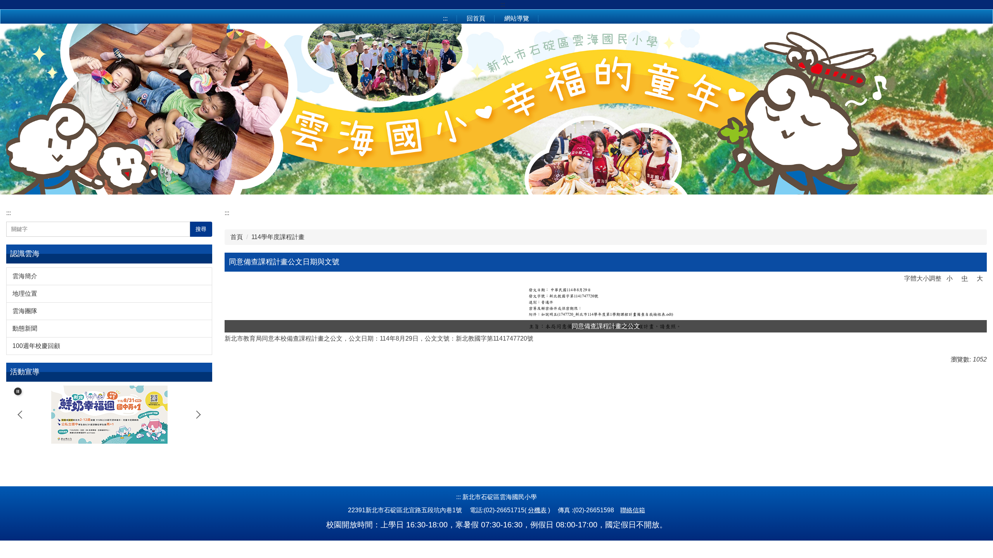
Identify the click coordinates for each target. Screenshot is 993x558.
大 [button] (980, 278)
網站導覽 (516, 18)
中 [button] (965, 278)
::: (502, 4)
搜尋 (200, 229)
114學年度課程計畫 (277, 237)
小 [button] (949, 278)
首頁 (236, 237)
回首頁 (476, 18)
